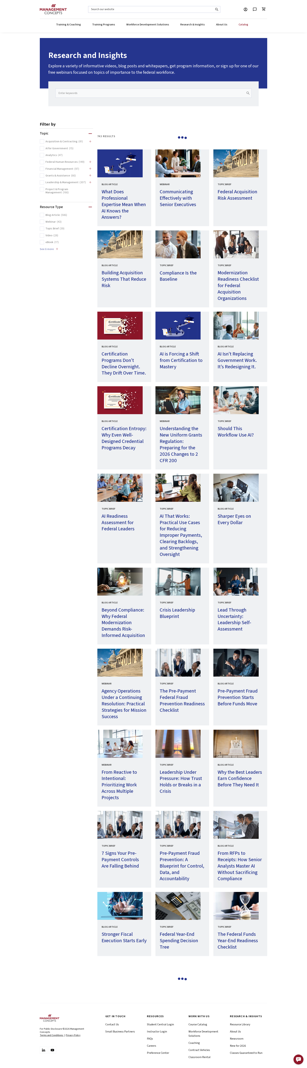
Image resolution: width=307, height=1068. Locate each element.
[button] (298, 1059)
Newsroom (236, 1039)
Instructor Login (157, 1032)
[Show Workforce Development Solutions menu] (169, 24)
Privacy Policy (73, 1035)
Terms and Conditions (52, 1035)
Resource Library (240, 1024)
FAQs (150, 1039)
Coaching (194, 1043)
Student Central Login (160, 1024)
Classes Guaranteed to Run (246, 1053)
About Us (221, 24)
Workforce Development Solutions (147, 24)
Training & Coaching (68, 24)
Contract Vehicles (199, 1050)
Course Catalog (197, 1024)
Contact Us (112, 1024)
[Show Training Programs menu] (115, 24)
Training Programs (103, 24)
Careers (151, 1046)
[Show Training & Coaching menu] (81, 24)
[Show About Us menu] (227, 24)
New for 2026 (238, 1046)
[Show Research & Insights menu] (204, 24)
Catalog (243, 24)
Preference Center (158, 1053)
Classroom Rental (199, 1057)
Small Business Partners (120, 1032)
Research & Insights (192, 24)
